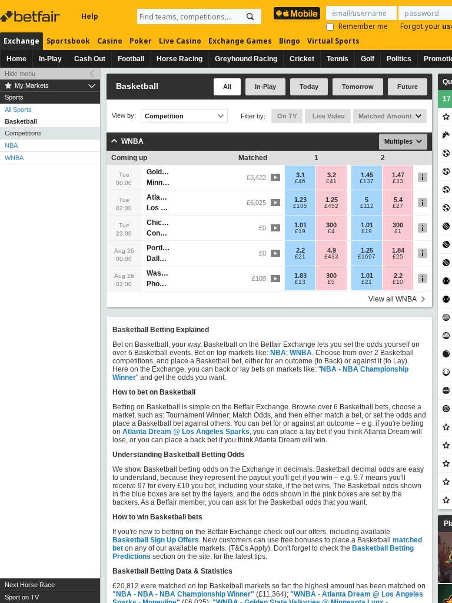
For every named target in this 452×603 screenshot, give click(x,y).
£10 (398, 282)
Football (131, 59)
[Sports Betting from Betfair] (297, 13)
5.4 (398, 200)
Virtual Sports (333, 41)
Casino (109, 41)
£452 (331, 206)
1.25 (331, 200)
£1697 (366, 257)
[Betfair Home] (31, 16)
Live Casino (180, 41)
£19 (300, 231)
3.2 (331, 175)
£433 (331, 257)
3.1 (300, 175)
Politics (399, 59)
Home (16, 59)
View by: (124, 115)
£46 (300, 181)
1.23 (300, 200)
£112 (367, 206)
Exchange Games (240, 41)
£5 (331, 282)
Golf (367, 59)
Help (89, 16)
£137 (367, 181)
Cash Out (89, 59)
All (227, 86)
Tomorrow (358, 86)
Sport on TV (22, 597)
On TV (287, 116)
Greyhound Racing (246, 59)
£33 (398, 181)
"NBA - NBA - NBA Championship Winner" (183, 594)
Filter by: (253, 116)
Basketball (21, 121)
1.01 (300, 225)
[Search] (250, 16)
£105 (300, 206)
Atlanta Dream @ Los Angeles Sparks (186, 432)
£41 (331, 181)
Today (309, 86)
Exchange (21, 41)
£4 (331, 231)
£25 (398, 257)
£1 (397, 231)
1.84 (398, 250)
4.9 (331, 250)
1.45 (367, 175)
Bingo (289, 41)
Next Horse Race (30, 584)
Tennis (337, 59)
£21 (300, 257)
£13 (300, 282)
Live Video (328, 116)
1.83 (300, 276)
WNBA (14, 157)
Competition (164, 116)
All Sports (18, 109)
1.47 (398, 175)
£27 (398, 206)
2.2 (300, 250)
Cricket (302, 59)
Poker (140, 41)
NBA (11, 145)
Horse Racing (179, 59)
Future (407, 86)
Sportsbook (68, 41)
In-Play (50, 59)
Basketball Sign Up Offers (155, 540)
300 (331, 225)
